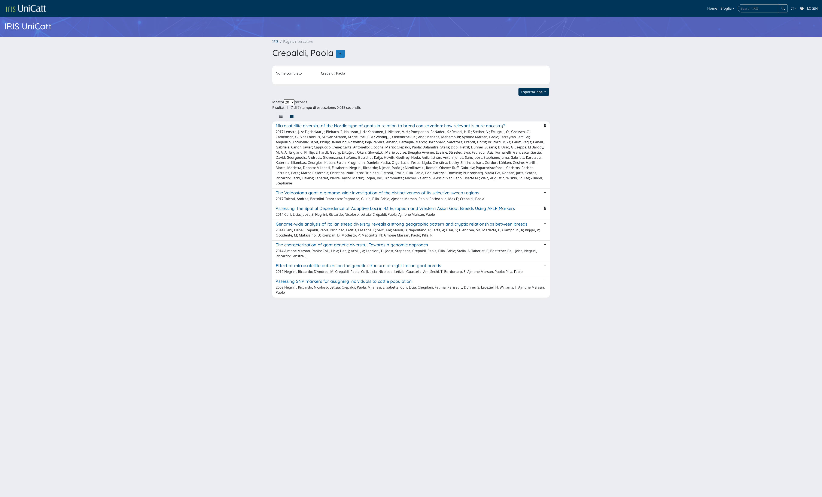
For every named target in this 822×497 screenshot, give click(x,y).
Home (712, 8)
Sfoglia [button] (726, 8)
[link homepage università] (26, 8)
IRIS (275, 41)
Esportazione (532, 92)
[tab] (281, 116)
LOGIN (812, 8)
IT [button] (792, 8)
